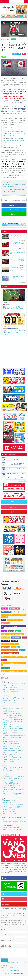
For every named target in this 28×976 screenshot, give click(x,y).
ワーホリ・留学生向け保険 (10, 717)
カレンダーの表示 (21, 480)
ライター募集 (22, 962)
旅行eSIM (16, 778)
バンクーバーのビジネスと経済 (9, 650)
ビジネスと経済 (6, 647)
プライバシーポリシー (14, 915)
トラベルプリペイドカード (10, 787)
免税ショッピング (7, 719)
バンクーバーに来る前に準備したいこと (13, 691)
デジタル (16, 653)
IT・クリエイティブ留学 (9, 809)
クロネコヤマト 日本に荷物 (10, 728)
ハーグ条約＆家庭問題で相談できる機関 (13, 735)
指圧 (15, 813)
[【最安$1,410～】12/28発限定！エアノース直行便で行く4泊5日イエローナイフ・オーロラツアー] (14, 300)
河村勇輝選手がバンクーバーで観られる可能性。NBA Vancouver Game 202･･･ (17, 252)
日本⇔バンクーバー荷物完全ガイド (12, 757)
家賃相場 (18, 713)
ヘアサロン (6, 759)
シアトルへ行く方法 (17, 776)
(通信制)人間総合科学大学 (9, 800)
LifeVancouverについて (12, 962)
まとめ (4, 304)
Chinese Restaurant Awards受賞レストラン (14, 698)
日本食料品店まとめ (8, 724)
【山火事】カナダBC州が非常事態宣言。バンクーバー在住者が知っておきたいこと (17, 260)
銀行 (11, 759)
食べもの (16, 687)
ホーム (3, 962)
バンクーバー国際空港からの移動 (11, 785)
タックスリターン (7, 730)
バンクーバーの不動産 (16, 829)
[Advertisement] (14, 351)
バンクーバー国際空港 (8, 782)
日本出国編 (15, 821)
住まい (3, 619)
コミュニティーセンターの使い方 (11, 746)
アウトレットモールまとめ (10, 723)
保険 (4, 737)
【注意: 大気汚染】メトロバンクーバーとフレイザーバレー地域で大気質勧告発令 (17, 269)
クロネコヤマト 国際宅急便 (14, 737)
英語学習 (20, 689)
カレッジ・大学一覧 (8, 804)
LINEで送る (15, 214)
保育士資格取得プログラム (10, 802)
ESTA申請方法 (6, 776)
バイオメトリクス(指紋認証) (10, 732)
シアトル (16, 795)
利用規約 (23, 915)
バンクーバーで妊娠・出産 (10, 684)
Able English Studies (14, 608)
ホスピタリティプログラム (10, 811)
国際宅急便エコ (7, 734)
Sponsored (7, 304)
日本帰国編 (23, 821)
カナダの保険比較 (18, 715)
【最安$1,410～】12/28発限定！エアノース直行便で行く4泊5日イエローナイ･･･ (14, 308)
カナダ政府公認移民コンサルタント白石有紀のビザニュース (13, 615)
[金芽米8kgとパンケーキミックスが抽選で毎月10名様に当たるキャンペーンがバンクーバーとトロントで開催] (14, 324)
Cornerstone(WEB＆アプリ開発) (11, 808)
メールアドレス (6, 935)
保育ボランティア (7, 813)
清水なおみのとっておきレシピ (15, 619)
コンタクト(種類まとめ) (9, 754)
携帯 (11, 770)
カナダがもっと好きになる (10, 685)
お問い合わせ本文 (6, 946)
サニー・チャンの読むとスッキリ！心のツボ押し (14, 656)
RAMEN (15, 702)
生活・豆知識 (21, 684)
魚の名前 (5, 700)
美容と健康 (5, 608)
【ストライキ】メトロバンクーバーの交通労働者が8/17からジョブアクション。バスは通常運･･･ (17, 235)
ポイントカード (7, 745)
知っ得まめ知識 (6, 668)
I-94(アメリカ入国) (7, 778)
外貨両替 (19, 750)
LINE (4, 56)
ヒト (18, 647)
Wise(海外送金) (18, 719)
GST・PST (17, 759)
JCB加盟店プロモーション (10, 711)
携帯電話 (5, 767)
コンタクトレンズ (18, 730)
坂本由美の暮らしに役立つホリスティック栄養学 (14, 671)
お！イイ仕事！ (6, 637)
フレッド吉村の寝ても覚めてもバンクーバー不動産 (13, 663)
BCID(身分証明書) (7, 721)
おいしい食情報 (5, 328)
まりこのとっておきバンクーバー (10, 643)
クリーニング (14, 752)
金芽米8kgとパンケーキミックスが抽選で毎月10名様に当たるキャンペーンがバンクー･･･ (14, 332)
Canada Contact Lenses (9, 750)
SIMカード (5, 770)
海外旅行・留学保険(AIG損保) (10, 741)
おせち (14, 697)
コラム (13, 647)
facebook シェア (15, 205)
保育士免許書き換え (8, 748)
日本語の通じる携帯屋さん (10, 761)
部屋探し (5, 827)
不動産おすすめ (6, 640)
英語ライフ (22, 650)
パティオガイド (7, 702)
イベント (4, 631)
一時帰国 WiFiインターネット (16, 767)
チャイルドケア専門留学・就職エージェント (14, 806)
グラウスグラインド (8, 780)
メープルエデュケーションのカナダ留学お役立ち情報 (13, 627)
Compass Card (15, 743)
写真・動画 (14, 640)
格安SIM (21, 728)
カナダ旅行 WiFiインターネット (11, 769)
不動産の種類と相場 (14, 827)
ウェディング (6, 752)
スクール (4, 659)
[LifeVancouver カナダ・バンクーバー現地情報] (8, 13)
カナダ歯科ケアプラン (8, 713)
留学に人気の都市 (18, 721)
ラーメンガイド (7, 697)
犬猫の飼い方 (18, 708)
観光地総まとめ (7, 739)
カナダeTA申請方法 (8, 789)
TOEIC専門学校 (19, 804)
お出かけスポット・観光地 (10, 689)
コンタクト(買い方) (8, 756)
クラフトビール (13, 700)
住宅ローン (6, 829)
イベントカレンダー (6, 965)
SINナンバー (6, 743)
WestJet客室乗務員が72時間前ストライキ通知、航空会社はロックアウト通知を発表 (17, 277)
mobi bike (17, 748)
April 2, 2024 (14, 147)
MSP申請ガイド (7, 710)
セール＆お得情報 (11, 328)
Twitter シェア (14, 209)
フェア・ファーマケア (8, 726)
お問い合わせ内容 (6, 940)
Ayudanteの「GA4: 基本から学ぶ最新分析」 (12, 634)
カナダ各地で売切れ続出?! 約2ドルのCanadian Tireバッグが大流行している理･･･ (17, 244)
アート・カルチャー (7, 653)
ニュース (13, 39)
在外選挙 (18, 726)
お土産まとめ (21, 711)
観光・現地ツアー (6, 611)
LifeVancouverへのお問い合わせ (9, 967)
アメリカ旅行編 (19, 789)
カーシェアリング (7, 795)
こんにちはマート (7, 715)
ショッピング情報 (7, 687)
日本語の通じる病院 (8, 708)
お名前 (3, 929)
